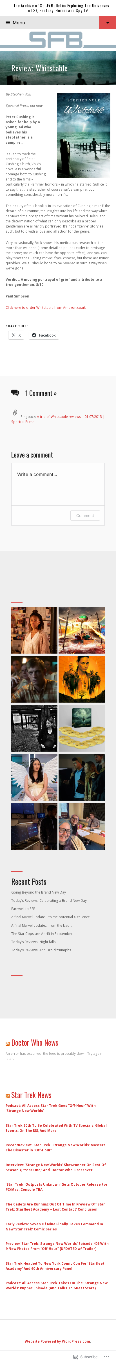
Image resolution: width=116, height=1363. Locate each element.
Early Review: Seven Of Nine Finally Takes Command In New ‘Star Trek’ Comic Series (54, 1227)
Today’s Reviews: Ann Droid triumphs (41, 950)
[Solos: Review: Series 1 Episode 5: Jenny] (34, 778)
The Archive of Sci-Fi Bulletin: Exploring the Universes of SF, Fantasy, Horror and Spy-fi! (61, 8)
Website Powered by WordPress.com (57, 1341)
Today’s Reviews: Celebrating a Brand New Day (49, 900)
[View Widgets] (107, 22)
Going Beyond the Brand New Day (38, 892)
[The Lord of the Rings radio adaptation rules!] (82, 729)
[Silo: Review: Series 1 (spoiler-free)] (82, 680)
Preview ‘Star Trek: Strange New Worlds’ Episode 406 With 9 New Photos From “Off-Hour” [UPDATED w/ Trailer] (57, 1246)
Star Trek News (31, 1094)
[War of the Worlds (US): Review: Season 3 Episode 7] (82, 778)
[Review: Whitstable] (58, 68)
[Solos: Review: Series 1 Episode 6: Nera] (34, 631)
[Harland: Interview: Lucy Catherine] (34, 729)
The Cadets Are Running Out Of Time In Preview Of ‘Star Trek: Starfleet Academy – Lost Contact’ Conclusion (55, 1207)
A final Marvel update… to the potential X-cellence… (51, 917)
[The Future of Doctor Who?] (82, 827)
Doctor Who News (34, 1042)
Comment (85, 515)
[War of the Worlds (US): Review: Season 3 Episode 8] (34, 827)
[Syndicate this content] (8, 1042)
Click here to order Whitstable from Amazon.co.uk (46, 307)
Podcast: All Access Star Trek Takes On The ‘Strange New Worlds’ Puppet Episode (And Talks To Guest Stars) (57, 1285)
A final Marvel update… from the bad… (41, 925)
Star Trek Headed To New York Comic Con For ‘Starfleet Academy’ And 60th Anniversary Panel (55, 1266)
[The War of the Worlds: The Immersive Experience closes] (82, 631)
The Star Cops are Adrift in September (42, 933)
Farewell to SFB (23, 908)
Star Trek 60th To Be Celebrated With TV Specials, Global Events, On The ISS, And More (56, 1128)
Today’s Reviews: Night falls (33, 941)
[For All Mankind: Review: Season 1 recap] (34, 680)
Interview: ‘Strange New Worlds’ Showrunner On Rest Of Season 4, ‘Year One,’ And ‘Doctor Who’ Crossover (56, 1167)
